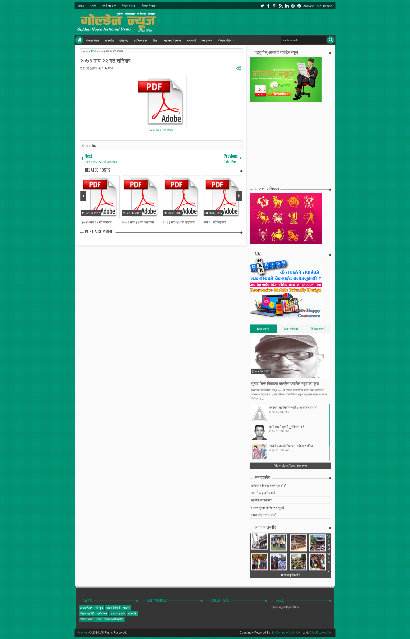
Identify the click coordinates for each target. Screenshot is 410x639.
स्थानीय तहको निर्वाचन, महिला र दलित (291, 445)
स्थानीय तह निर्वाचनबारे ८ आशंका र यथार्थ (293, 407)
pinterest (299, 5)
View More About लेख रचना (290, 465)
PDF (110, 68)
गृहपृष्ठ (81, 5)
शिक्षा (155, 40)
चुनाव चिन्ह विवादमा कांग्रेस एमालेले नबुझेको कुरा (285, 383)
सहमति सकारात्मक (261, 499)
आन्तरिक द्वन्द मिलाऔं (263, 492)
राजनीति (109, 40)
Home (79, 40)
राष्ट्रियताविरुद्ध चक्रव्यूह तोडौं (268, 485)
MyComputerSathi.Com (287, 632)
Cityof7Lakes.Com (321, 632)
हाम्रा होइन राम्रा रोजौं (263, 514)
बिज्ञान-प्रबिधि (87, 613)
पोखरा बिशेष (92, 40)
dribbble (293, 5)
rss (281, 5)
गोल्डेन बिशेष (224, 40)
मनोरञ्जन (206, 40)
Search (331, 40)
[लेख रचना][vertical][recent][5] (263, 330)
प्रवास (126, 608)
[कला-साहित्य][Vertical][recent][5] (290, 330)
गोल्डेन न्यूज (83, 632)
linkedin (287, 5)
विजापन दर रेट (128, 5)
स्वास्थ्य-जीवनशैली (113, 619)
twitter (262, 5)
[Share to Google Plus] (267, 375)
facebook (268, 5)
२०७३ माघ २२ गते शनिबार (105, 60)
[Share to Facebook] (255, 375)
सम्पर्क (93, 5)
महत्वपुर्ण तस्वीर (117, 613)
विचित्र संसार (87, 619)
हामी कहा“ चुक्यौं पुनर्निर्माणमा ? (286, 426)
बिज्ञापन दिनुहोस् (148, 5)
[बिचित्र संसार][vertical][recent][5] (317, 330)
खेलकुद (123, 40)
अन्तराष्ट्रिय (86, 608)
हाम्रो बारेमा (107, 5)
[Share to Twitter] (261, 375)
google (274, 5)
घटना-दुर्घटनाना (172, 40)
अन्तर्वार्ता (191, 40)
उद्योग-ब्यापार (140, 40)
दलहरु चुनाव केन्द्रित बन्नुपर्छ (267, 507)
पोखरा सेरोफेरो (113, 608)
